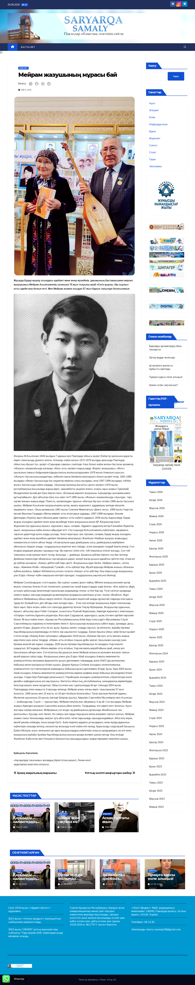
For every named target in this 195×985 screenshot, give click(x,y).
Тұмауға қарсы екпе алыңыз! (166, 377)
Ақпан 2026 (155, 540)
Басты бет (28, 47)
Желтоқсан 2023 (158, 750)
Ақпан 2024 (155, 734)
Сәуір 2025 (155, 621)
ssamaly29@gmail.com (168, 929)
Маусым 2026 (157, 508)
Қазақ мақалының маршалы (37, 773)
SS (114, 980)
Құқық (152, 131)
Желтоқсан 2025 (158, 556)
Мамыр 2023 (156, 807)
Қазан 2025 (155, 572)
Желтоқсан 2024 (158, 653)
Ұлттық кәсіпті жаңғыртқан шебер (108, 773)
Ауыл (152, 103)
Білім (152, 117)
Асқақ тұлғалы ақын (115, 820)
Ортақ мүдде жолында (162, 357)
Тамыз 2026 (156, 492)
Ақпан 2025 (155, 637)
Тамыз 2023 (156, 782)
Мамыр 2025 (156, 613)
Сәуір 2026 (155, 524)
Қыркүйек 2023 (157, 774)
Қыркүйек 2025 (157, 581)
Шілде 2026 (156, 500)
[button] (185, 47)
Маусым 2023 (157, 799)
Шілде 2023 (156, 790)
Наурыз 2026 (156, 532)
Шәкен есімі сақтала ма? (69, 820)
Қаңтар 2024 (156, 742)
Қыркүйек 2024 (157, 677)
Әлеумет (154, 110)
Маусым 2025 (157, 605)
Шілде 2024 (156, 694)
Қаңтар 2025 (156, 645)
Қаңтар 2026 (156, 548)
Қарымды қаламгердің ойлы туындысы (28, 822)
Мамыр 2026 (156, 516)
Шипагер (152, 871)
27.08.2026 (21, 884)
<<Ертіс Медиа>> (141, 908)
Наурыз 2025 (156, 629)
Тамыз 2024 (156, 685)
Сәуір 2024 (155, 718)
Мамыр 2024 (156, 710)
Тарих (152, 159)
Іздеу (152, 65)
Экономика (155, 166)
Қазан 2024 (155, 669)
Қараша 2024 (156, 661)
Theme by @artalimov (89, 980)
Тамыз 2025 (156, 589)
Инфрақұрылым (158, 124)
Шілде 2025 (156, 597)
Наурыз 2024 (156, 726)
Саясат (153, 145)
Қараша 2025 (156, 564)
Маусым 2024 (157, 702)
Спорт (152, 152)
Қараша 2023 (156, 758)
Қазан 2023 (155, 766)
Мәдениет (23, 68)
